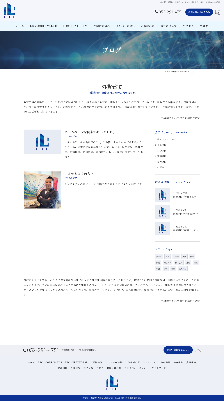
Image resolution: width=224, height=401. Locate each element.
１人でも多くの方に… (80, 173)
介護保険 (162, 161)
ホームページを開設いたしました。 (90, 132)
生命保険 (162, 145)
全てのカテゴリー (166, 139)
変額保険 (162, 156)
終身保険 (162, 150)
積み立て (179, 262)
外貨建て (162, 167)
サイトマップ (159, 367)
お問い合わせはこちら (199, 11)
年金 (158, 268)
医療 (167, 256)
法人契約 (182, 268)
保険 (184, 256)
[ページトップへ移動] (198, 350)
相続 (195, 262)
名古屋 (176, 256)
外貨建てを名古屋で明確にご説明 (180, 118)
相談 (173, 268)
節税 (158, 262)
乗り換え (167, 262)
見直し (159, 256)
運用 (188, 262)
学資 (165, 268)
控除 (192, 256)
